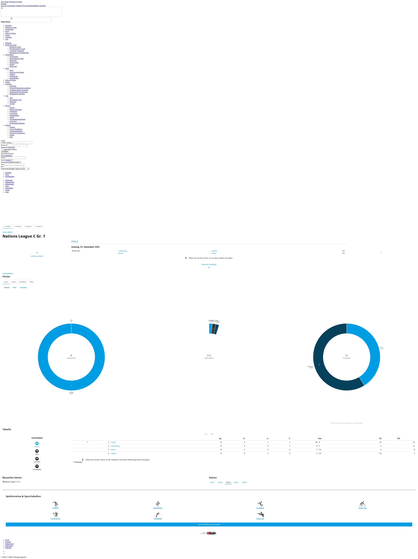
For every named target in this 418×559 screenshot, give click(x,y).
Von (2, 164)
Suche (3, 158)
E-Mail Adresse (6, 143)
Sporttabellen (14, 78)
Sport (7, 31)
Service (7, 106)
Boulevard (13, 66)
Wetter (12, 117)
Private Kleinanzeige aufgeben (20, 88)
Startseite (8, 25)
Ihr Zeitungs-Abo (16, 100)
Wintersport (14, 76)
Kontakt (19, 2)
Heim (14, 288)
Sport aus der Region (17, 72)
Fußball (12, 74)
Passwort (4, 145)
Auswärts (23, 288)
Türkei (213, 253)
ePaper (6, 2)
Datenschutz (9, 544)
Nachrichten (9, 29)
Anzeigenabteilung (16, 131)
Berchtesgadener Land (17, 49)
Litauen (214, 251)
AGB (7, 540)
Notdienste (13, 111)
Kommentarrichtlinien (17, 123)
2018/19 (244, 482)
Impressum (9, 546)
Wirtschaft (13, 61)
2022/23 (228, 482)
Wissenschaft (14, 62)
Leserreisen (13, 113)
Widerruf (8, 548)
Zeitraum (4, 162)
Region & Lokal (10, 27)
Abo (2, 2)
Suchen (8, 160)
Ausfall (12, 104)
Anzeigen (8, 37)
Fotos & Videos (10, 33)
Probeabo (12, 2)
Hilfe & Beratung (16, 109)
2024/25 (220, 482)
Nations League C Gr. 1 (12, 482)
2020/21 (236, 482)
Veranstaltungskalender (17, 119)
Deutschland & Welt (17, 59)
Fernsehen (13, 121)
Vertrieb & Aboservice (17, 133)
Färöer (120, 253)
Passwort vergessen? (8, 147)
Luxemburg (122, 251)
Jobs (11, 137)
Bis (2, 167)
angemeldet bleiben (10, 149)
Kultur (7, 35)
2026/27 (212, 482)
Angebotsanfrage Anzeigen (19, 90)
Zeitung (8, 125)
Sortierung (4, 169)
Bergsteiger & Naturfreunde (19, 53)
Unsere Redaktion (16, 129)
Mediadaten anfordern (17, 94)
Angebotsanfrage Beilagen (19, 92)
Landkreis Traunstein (17, 51)
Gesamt (6, 288)
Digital (12, 64)
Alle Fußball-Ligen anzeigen (210, 524)
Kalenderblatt (14, 115)
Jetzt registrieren (6, 156)
